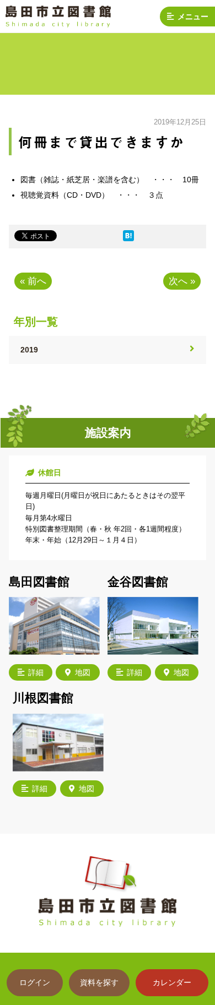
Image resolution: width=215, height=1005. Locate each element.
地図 (82, 672)
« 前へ (33, 281)
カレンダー (172, 982)
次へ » (182, 281)
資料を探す (99, 982)
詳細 (36, 672)
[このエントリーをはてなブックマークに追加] (128, 238)
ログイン (34, 982)
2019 (29, 349)
